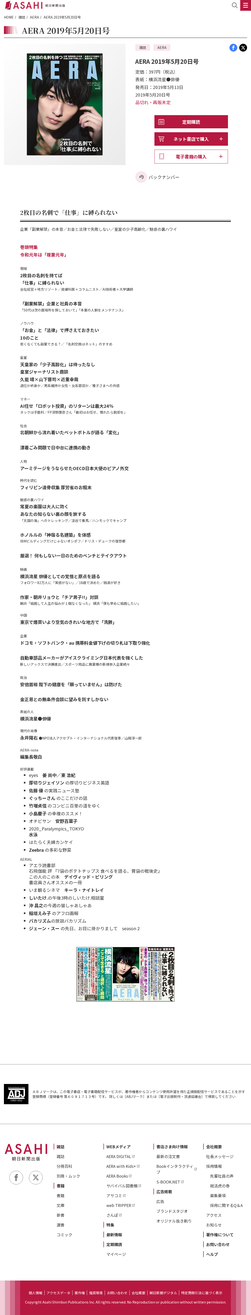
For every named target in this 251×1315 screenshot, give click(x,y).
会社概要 (214, 1146)
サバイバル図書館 (122, 1186)
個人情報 (35, 1292)
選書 (60, 1225)
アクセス (214, 1215)
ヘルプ (212, 1254)
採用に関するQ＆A (226, 1205)
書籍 (60, 1186)
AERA (34, 17)
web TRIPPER (118, 1205)
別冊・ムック (68, 1176)
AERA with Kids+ (121, 1166)
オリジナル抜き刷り (174, 1221)
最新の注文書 (168, 1156)
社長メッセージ (220, 1156)
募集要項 (218, 1195)
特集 (110, 1225)
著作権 (80, 1292)
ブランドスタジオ (172, 1211)
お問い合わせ (218, 1244)
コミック (64, 1235)
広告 (160, 1201)
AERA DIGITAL (118, 1156)
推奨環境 (96, 1292)
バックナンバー (164, 177)
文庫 (60, 1205)
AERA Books (117, 1176)
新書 (60, 1215)
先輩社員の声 (222, 1176)
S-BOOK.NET (168, 1182)
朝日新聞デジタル (163, 1292)
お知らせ (214, 1225)
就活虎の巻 (220, 1186)
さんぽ (112, 1215)
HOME (9, 17)
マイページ (116, 1254)
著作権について (220, 1235)
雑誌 (21, 17)
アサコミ (114, 1195)
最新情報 (114, 1235)
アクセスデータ (58, 1292)
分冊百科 (64, 1166)
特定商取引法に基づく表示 (201, 1292)
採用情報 (214, 1166)
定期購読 (191, 122)
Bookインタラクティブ (174, 1169)
